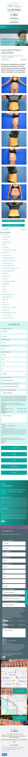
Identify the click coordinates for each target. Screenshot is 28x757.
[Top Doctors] (14, 10)
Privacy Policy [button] (5, 751)
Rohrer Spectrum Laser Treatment (9, 307)
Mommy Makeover (6, 276)
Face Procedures (4, 234)
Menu (3, 26)
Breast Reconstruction (7, 315)
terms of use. (12, 428)
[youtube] (14, 15)
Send (3, 442)
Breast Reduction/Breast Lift (8, 265)
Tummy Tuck (5, 273)
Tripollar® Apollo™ (6, 310)
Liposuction (4, 57)
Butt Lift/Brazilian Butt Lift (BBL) (8, 281)
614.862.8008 (14, 22)
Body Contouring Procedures (15, 56)
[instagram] (11, 15)
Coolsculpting (5, 299)
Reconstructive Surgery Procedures (9, 312)
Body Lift (4, 286)
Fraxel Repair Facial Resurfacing (9, 250)
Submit (3, 521)
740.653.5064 (14, 19)
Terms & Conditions (14, 737)
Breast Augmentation (6, 255)
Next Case (23, 59)
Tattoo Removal (5, 304)
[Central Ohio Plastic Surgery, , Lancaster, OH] (14, 5)
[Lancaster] (14, 677)
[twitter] (17, 15)
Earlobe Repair (5, 247)
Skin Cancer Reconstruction (8, 318)
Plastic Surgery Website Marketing (9, 739)
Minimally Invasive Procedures (7, 294)
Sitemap (5, 736)
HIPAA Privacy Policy (13, 736)
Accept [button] (4, 754)
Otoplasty (4, 244)
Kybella (3, 302)
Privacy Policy (22, 736)
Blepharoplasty (5, 239)
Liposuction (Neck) (6, 242)
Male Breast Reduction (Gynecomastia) (10, 268)
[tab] (14, 448)
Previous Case (5, 59)
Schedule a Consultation (13, 225)
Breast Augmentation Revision (8, 260)
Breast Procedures (5, 252)
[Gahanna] (14, 704)
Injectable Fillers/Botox (7, 297)
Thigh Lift (4, 291)
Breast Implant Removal (7, 263)
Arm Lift (4, 289)
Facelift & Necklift (6, 237)
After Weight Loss (6, 284)
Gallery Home (4, 56)
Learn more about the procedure (13, 220)
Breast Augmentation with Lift (8, 257)
